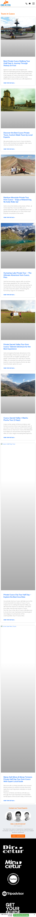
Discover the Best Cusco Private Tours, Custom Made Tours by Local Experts (18, 135)
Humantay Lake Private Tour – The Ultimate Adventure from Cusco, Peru (17, 275)
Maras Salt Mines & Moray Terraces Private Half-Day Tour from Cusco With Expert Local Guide (17, 779)
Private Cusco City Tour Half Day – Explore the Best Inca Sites (17, 595)
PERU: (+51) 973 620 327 (18, 824)
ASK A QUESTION (18, 836)
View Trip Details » (9, 83)
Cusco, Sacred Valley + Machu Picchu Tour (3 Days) (15, 419)
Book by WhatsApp (22, 915)
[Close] (34, 914)
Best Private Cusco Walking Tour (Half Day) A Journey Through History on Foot (16, 63)
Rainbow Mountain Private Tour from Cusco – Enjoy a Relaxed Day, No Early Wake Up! (17, 199)
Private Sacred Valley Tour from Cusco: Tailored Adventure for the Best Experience (17, 346)
